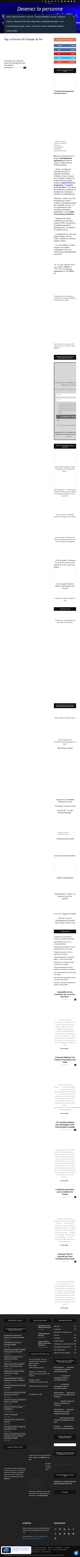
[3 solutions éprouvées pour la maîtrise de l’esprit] (65, 1207)
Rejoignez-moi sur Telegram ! (65, 39)
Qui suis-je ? (30, 17)
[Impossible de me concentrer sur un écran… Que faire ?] (65, 1009)
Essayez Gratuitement (65, 740)
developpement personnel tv (51, 21)
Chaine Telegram (11, 31)
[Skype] (61, 1)
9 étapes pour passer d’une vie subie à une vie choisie (63, 953)
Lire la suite (64, 1048)
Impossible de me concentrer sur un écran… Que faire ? (65, 994)
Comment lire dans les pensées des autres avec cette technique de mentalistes (65, 539)
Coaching (9, 21)
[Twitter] (71, 1)
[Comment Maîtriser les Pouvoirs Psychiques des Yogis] (65, 1074)
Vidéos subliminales (65, 878)
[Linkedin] (48, 1)
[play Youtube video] (65, 82)
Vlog (62, 21)
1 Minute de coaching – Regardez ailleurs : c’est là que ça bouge (64, 958)
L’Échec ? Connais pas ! (11, 1414)
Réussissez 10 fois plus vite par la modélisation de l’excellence (64, 1395)
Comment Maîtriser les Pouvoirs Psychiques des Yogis (65, 1059)
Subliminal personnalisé (65, 839)
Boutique (53, 17)
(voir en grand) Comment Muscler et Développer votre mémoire (65, 586)
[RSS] (58, 1)
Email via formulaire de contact (38, 1386)
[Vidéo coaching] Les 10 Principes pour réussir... (65, 469)
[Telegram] (68, 1)
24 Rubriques (61, 17)
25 (75, 1129)
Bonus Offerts (36, 21)
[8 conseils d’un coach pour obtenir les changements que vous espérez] (15, 50)
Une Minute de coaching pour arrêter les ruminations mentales (64, 938)
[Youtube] (74, 1)
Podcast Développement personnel (53, 26)
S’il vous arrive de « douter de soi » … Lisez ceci (15, 1420)
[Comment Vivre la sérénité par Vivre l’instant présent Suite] (65, 1271)
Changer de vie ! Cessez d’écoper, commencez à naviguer (64, 963)
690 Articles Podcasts (19, 17)
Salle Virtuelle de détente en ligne (65, 718)
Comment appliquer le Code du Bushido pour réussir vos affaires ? (64, 968)
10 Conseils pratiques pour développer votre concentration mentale (65, 1124)
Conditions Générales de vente (38, 1382)
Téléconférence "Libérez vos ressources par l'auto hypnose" (65, 896)
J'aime (73, 45)
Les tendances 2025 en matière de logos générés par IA (14, 1428)
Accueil (8, 17)
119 (25, 67)
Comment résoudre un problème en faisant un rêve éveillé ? (65, 983)
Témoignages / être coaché (21, 21)
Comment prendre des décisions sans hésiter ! (65, 516)
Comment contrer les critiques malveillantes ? (13, 1408)
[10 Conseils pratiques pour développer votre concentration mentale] (65, 1139)
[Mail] (52, 1)
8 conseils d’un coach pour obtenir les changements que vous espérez (14, 63)
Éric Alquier (57, 1426)
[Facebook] (42, 1)
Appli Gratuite (36, 26)
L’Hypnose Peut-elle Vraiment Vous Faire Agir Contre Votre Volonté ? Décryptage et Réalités (15, 1436)
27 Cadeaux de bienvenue (42, 17)
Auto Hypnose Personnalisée (65, 856)
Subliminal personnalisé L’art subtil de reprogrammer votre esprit (64, 948)
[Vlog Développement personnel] (33, 1335)
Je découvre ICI (42, 1495)
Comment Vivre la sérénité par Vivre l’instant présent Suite (65, 1256)
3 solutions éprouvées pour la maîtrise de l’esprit (65, 1191)
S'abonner (71, 62)
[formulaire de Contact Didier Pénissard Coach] (33, 1327)
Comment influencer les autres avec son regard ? (65, 973)
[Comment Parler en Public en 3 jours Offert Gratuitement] (33, 1344)
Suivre (73, 49)
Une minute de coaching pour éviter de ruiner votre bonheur (65, 978)
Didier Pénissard (8, 67)
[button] (73, 17)
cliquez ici (67, 267)
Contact (28, 26)
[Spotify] (65, 1)
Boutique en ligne (34, 1380)
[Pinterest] (55, 1)
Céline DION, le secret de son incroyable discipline (62, 943)
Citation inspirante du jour (15, 26)
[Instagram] (45, 1)
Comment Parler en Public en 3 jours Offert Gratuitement (44, 1343)
